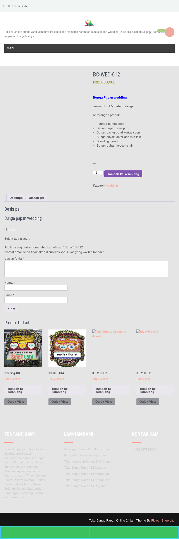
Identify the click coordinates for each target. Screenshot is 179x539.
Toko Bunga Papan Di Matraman (86, 473)
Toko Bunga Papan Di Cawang (85, 467)
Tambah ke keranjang (123, 174)
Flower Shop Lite (163, 520)
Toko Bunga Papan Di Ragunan (85, 486)
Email (9, 295)
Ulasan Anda (14, 258)
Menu (11, 48)
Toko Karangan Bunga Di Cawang (87, 461)
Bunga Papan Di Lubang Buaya (85, 455)
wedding (112, 185)
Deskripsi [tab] (17, 197)
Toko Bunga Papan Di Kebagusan (87, 480)
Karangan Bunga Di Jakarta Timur (87, 449)
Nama (9, 282)
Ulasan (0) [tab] (36, 197)
